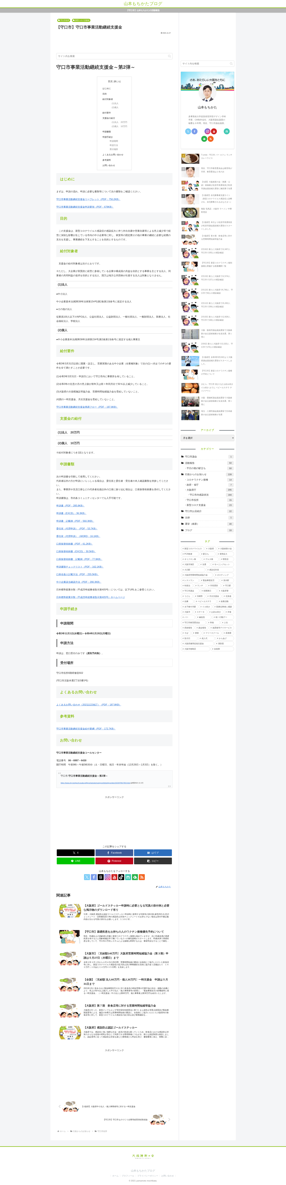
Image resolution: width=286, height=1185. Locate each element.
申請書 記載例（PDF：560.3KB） (75, 521)
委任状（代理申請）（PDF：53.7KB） (77, 528)
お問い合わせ (108, 165)
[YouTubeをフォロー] (114, 877)
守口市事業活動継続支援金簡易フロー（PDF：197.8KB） (87, 407)
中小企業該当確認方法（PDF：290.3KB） (78, 582)
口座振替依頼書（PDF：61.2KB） (74, 544)
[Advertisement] (114, 43)
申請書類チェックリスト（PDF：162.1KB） (80, 567)
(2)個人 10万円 (119, 126)
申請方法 (114, 145)
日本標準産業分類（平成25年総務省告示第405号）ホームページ (90, 597)
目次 (110, 81)
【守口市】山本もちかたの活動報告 (143, 10)
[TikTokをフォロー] (121, 877)
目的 (104, 94)
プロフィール (128, 1176)
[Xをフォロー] (87, 877)
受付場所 (114, 149)
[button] (169, 56)
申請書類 (106, 131)
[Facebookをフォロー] (94, 877)
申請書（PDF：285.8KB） (70, 505)
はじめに (106, 88)
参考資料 (106, 160)
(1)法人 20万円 (119, 122)
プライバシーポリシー (147, 1176)
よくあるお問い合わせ (112, 154)
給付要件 (106, 113)
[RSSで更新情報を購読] (142, 877)
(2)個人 (115, 107)
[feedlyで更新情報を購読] (204, 139)
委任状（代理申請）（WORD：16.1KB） (78, 536)
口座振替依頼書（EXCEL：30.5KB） (76, 551)
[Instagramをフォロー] (108, 877)
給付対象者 (107, 99)
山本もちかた (207, 107)
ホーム (115, 1176)
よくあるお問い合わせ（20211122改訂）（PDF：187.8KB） (88, 704)
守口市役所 (64, 20)
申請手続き (107, 137)
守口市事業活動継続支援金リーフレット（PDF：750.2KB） (88, 199)
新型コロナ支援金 (82, 20)
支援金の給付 (108, 118)
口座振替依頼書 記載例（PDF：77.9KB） (79, 559)
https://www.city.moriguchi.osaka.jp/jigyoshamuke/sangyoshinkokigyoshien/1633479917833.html (95, 783)
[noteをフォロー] (128, 877)
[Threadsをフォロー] (101, 877)
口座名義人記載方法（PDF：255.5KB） (77, 574)
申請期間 (114, 141)
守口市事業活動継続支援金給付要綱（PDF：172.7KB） (86, 728)
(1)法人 (115, 103)
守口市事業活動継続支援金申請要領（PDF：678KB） (85, 207)
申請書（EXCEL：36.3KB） (71, 513)
